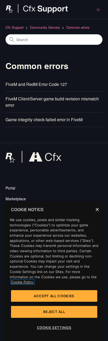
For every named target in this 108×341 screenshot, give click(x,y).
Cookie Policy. (22, 282)
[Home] (37, 11)
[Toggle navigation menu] (98, 9)
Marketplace (16, 198)
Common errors (78, 27)
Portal (10, 188)
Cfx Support (15, 27)
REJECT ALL (54, 312)
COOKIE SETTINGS (54, 327)
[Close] (97, 209)
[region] (54, 271)
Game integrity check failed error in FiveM (44, 119)
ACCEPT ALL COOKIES (54, 296)
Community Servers (45, 27)
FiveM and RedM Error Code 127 (36, 84)
